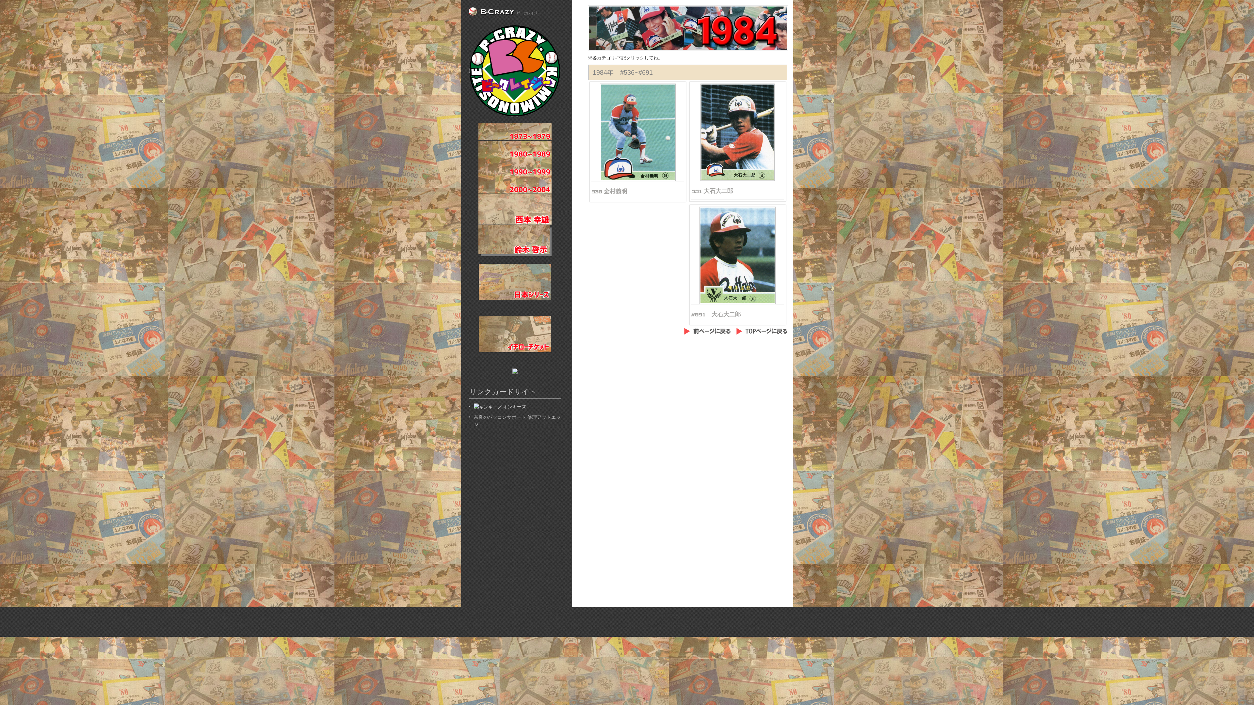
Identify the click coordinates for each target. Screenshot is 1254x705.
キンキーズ (514, 406)
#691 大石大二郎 (716, 314)
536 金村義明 (609, 191)
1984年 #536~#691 (623, 72)
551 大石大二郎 (712, 190)
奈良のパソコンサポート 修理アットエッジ (517, 421)
